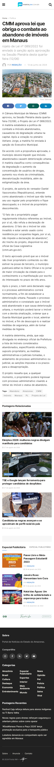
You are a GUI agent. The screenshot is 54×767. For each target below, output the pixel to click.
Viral (39, 695)
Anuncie (16, 753)
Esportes (24, 677)
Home (4, 18)
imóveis (7, 395)
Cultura (6, 679)
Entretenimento (10, 691)
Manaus (18, 395)
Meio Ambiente (25, 687)
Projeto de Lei (38, 395)
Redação (17, 65)
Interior (23, 682)
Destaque (8, 576)
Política (13, 18)
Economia (7, 687)
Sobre (5, 753)
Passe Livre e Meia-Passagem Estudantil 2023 (35, 558)
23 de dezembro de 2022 (34, 606)
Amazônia (7, 671)
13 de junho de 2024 (37, 65)
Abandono (14, 391)
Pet (38, 679)
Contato (28, 753)
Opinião (41, 675)
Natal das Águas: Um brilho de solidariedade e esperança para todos (37, 595)
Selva (40, 691)
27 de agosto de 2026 (12, 447)
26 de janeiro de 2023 (33, 569)
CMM (38, 391)
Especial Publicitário (40, 547)
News (40, 671)
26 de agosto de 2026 (12, 528)
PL (27, 395)
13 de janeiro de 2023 (33, 586)
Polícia (40, 683)
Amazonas (28, 391)
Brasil (5, 675)
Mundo (23, 692)
